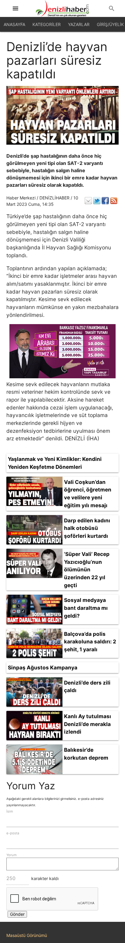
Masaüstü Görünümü (26, 935)
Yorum (11, 855)
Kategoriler (46, 24)
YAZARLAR (79, 24)
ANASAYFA (14, 24)
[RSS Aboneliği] (113, 200)
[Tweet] (96, 200)
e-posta (12, 833)
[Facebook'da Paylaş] (105, 200)
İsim (9, 811)
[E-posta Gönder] (88, 200)
